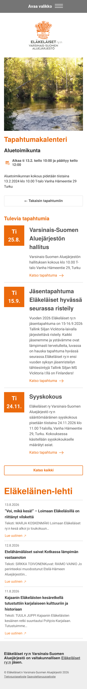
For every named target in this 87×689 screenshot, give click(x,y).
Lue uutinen (13, 536)
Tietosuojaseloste (15, 676)
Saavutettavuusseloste (41, 676)
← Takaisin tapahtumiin (43, 200)
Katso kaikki (43, 470)
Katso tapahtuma (43, 275)
